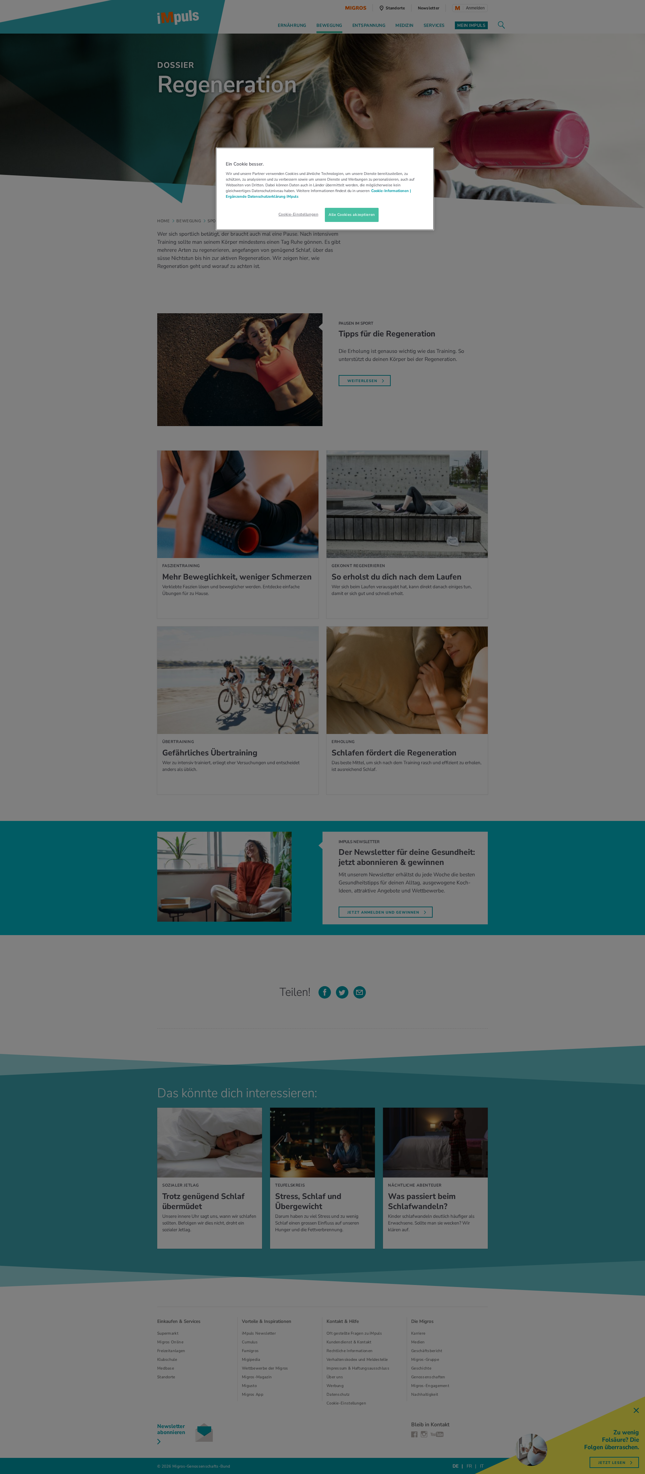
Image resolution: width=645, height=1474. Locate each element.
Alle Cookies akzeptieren (352, 214)
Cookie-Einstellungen (298, 214)
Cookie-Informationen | (391, 190)
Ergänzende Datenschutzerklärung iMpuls (262, 196)
